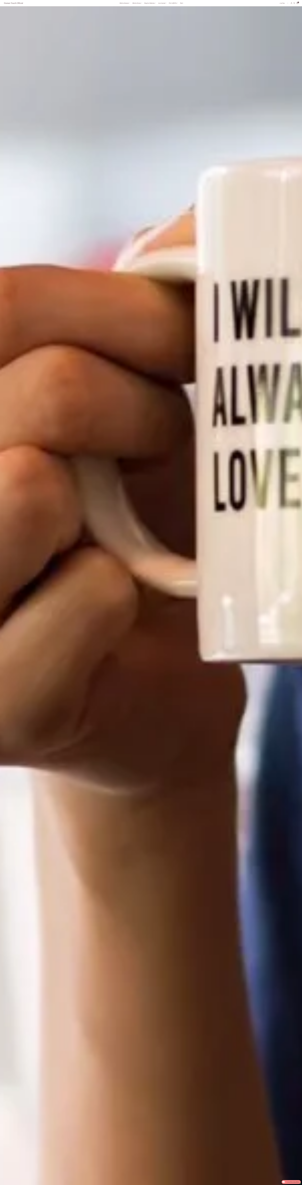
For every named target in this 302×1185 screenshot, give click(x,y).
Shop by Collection (149, 3)
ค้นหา (181, 3)
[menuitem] (124, 3)
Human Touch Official (13, 3)
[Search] (294, 3)
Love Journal (161, 3)
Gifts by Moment (124, 3)
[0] (297, 3)
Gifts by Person (136, 3)
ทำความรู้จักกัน (173, 3)
